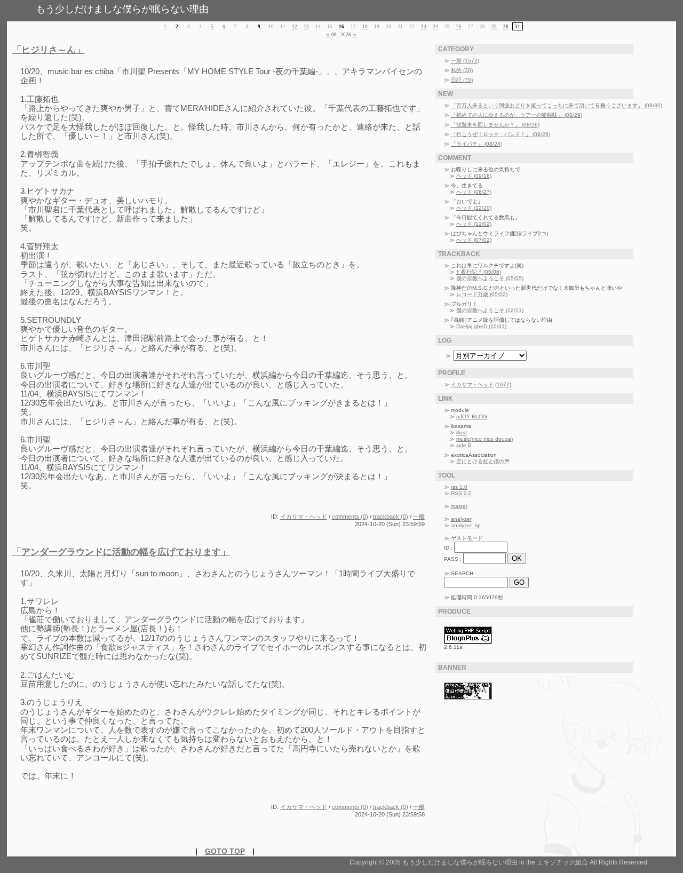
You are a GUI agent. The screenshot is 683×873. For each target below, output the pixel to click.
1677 (503, 384)
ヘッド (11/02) (473, 224)
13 (306, 26)
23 (423, 26)
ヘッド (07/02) (473, 240)
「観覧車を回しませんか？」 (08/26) (495, 125)
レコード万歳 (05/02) (481, 294)
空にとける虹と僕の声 (483, 461)
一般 (419, 516)
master (459, 506)
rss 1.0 (459, 487)
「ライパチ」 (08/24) (476, 144)
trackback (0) (390, 516)
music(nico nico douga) (484, 439)
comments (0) (350, 516)
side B (464, 445)
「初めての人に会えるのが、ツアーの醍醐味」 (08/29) (516, 115)
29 (494, 26)
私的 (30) (462, 70)
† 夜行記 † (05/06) (478, 272)
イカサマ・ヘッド (303, 516)
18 (365, 26)
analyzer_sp (466, 525)
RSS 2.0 (461, 493)
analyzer (461, 519)
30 (506, 26)
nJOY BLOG (471, 416)
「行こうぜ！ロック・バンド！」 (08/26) (500, 134)
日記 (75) (462, 80)
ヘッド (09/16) (473, 176)
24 (435, 26)
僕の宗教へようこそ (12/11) (489, 310)
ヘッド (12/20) (473, 208)
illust (461, 432)
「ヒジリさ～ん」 (48, 50)
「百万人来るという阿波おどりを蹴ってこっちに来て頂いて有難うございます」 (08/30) (556, 105)
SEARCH (462, 573)
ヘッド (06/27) (473, 192)
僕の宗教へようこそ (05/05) (489, 278)
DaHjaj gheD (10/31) (481, 326)
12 (294, 26)
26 (459, 26)
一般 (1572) (465, 61)
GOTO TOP (225, 851)
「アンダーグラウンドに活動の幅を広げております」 (121, 552)
